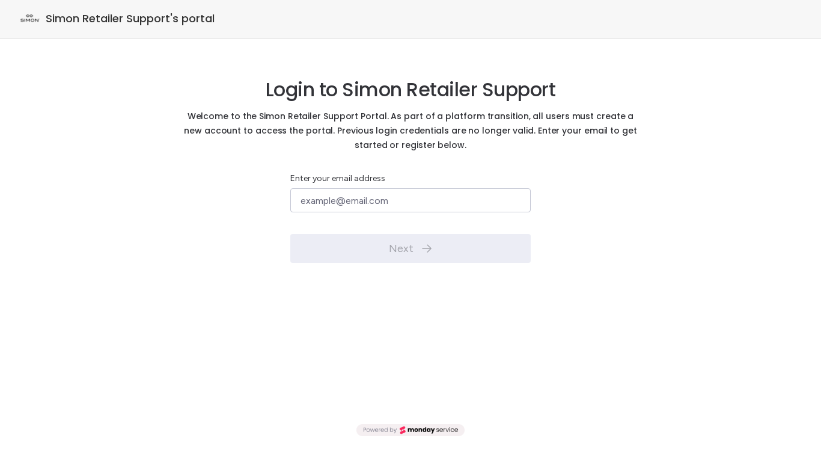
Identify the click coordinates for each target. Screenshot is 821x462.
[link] (410, 430)
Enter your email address (337, 178)
